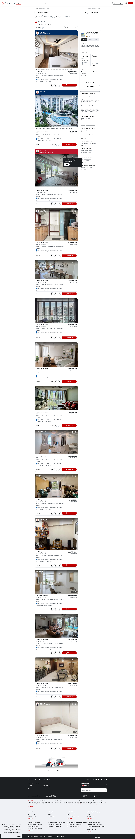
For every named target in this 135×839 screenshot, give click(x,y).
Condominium (90, 100)
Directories (50, 811)
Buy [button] (18, 3)
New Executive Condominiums (35, 828)
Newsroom (45, 785)
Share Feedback (46, 787)
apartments (66, 803)
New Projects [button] (35, 3)
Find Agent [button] (45, 3)
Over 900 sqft (91, 137)
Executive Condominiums (79, 803)
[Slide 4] (52, 184)
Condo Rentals (90, 816)
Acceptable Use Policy (33, 836)
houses (87, 803)
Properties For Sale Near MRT (55, 824)
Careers (30, 788)
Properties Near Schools (73, 826)
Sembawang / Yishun (86, 152)
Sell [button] (28, 3)
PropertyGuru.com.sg (33, 800)
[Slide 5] (53, 125)
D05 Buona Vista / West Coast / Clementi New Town (96, 827)
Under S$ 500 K (92, 143)
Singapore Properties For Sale (75, 813)
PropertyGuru (31, 811)
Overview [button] (84, 39)
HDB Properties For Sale (73, 814)
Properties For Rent (92, 811)
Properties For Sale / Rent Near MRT (57, 822)
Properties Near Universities (74, 824)
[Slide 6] (54, 125)
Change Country (85, 783)
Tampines (83, 167)
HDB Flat (85, 100)
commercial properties (96, 803)
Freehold (83, 125)
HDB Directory (51, 814)
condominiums (60, 803)
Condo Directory (51, 813)
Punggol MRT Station (85, 160)
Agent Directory (51, 816)
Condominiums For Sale (73, 816)
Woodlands (89, 167)
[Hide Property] (72, 38)
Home (36, 8)
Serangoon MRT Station (86, 159)
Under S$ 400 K (84, 143)
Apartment (96, 100)
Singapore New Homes (34, 822)
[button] (36, 21)
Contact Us (46, 783)
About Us (30, 785)
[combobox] (61, 12)
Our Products (31, 787)
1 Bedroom (87, 118)
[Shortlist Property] (75, 38)
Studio (82, 118)
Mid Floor (88, 130)
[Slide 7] (56, 125)
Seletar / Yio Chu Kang (86, 150)
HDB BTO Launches (32, 816)
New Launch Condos (33, 826)
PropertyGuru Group (33, 783)
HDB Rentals (90, 814)
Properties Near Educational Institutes (77, 822)
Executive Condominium (86, 101)
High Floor (83, 130)
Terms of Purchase (60, 836)
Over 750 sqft (84, 137)
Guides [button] (51, 3)
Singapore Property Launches (35, 824)
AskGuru (30, 813)
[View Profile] (43, 33)
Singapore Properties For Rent (94, 813)
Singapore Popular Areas (93, 822)
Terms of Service (43, 836)
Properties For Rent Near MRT (55, 826)
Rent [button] (23, 3)
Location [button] (90, 39)
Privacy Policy (18, 829)
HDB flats (71, 803)
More (56, 3)
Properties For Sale (72, 811)
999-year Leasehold (90, 125)
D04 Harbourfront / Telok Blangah (94, 824)
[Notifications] (126, 3)
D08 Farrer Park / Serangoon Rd (94, 829)
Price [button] (96, 39)
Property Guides (32, 814)
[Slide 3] (52, 548)
